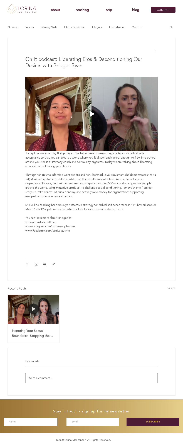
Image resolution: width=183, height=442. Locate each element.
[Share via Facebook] (27, 264)
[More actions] (155, 51)
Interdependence (74, 27)
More (135, 27)
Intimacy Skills (49, 27)
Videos (30, 27)
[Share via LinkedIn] (44, 264)
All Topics (13, 27)
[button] (171, 27)
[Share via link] (53, 264)
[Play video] (91, 114)
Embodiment (117, 27)
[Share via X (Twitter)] (36, 264)
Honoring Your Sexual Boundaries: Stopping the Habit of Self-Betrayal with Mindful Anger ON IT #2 (31, 333)
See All (171, 288)
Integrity (97, 27)
